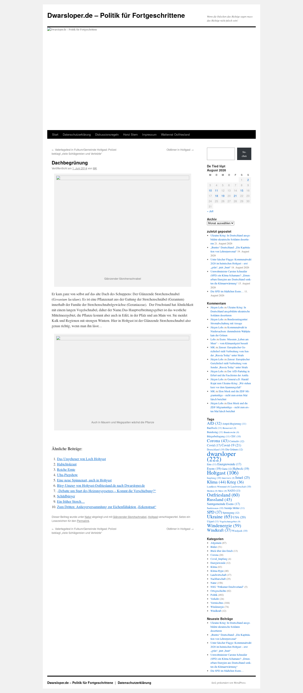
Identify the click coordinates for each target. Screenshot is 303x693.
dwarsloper (221, 456)
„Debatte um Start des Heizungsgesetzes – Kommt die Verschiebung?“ (106, 490)
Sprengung (231, 512)
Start (55, 134)
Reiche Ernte (66, 469)
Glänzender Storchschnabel (130, 517)
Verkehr (215, 598)
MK (95, 168)
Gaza (227, 468)
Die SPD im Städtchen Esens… (227, 291)
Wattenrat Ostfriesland (175, 134)
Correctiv (236, 441)
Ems (212, 464)
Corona (218, 440)
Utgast (213, 521)
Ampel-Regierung (234, 423)
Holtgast (153, 517)
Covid (214, 445)
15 (241, 190)
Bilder (214, 546)
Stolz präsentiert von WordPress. (228, 682)
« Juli (210, 211)
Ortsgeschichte (218, 590)
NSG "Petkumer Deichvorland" (227, 586)
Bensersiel (229, 428)
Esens (214, 468)
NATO (234, 491)
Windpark (240, 530)
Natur (88, 517)
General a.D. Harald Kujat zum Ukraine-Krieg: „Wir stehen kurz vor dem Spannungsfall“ (231, 383)
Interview (228, 477)
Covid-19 (231, 445)
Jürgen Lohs (217, 307)
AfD (214, 423)
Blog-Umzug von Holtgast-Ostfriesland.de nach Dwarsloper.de (101, 485)
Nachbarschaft (218, 578)
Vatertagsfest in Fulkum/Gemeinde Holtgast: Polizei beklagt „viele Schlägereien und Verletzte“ (84, 151)
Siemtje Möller (234, 508)
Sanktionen (215, 508)
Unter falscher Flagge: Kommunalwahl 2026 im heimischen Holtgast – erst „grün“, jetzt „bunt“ (231, 263)
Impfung (214, 477)
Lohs (213, 339)
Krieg (235, 482)
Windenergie (224, 525)
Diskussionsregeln (107, 134)
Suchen (244, 154)
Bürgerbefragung (218, 436)
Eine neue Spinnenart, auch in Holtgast (84, 480)
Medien (212, 490)
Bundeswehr (231, 432)
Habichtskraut (67, 464)
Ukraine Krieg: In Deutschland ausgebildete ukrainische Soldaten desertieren (230, 239)
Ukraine (219, 516)
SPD (214, 512)
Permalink (83, 521)
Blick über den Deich (222, 550)
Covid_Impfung (219, 558)
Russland (219, 499)
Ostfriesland (223, 494)
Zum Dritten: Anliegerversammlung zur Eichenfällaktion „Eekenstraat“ (106, 506)
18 (216, 196)
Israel (242, 477)
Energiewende (229, 464)
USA (239, 517)
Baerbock (214, 428)
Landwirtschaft (241, 486)
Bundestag (215, 432)
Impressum (149, 134)
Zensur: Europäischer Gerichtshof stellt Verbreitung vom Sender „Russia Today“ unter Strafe (230, 351)
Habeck (241, 468)
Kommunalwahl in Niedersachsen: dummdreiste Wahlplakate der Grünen (231, 331)
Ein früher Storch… (71, 501)
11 (216, 190)
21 (235, 196)
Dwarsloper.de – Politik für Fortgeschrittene (116, 15)
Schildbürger (66, 496)
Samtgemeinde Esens (223, 504)
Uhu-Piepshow (67, 474)
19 (222, 196)
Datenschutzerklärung (77, 134)
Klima (216, 482)
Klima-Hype (217, 570)
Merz (222, 490)
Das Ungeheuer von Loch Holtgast (81, 458)
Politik (214, 594)
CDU (236, 436)
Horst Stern (130, 134)
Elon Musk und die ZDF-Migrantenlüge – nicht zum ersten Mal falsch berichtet (230, 395)
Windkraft (219, 530)
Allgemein (216, 542)
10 (210, 190)
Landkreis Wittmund (218, 486)
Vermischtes (217, 602)
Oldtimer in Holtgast (180, 149)
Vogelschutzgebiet (230, 521)
